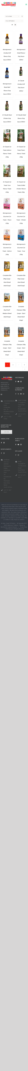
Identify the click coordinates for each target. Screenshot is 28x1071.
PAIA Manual (9, 528)
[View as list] (15, 24)
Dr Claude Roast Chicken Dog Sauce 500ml (7, 118)
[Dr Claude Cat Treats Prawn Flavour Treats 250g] (21, 128)
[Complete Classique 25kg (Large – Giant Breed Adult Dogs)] (7, 326)
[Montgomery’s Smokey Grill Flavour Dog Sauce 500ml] (7, 32)
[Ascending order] (22, 16)
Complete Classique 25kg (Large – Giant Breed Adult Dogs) (7, 348)
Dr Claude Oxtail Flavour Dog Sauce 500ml (21, 118)
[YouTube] (18, 381)
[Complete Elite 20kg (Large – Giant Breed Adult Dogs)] (7, 260)
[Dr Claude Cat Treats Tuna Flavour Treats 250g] (7, 163)
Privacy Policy (23, 527)
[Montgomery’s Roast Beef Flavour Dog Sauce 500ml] (7, 66)
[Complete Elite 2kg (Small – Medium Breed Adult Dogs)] (7, 292)
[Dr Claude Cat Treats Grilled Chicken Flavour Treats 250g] (21, 163)
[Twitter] (18, 393)
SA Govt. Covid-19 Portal (8, 523)
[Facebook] (15, 381)
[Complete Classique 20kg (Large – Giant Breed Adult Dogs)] (21, 326)
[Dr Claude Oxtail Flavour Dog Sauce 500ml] (21, 100)
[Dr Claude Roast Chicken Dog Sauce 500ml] (7, 100)
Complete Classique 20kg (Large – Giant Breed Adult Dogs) (21, 348)
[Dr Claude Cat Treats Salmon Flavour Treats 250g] (7, 128)
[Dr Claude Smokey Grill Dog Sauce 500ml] (21, 66)
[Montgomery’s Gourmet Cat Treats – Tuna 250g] (21, 229)
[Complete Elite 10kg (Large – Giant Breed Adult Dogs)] (21, 260)
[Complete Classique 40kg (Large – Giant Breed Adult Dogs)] (21, 292)
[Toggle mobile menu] (26, 4)
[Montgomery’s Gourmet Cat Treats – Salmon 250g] (7, 229)
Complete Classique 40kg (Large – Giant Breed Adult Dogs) (21, 313)
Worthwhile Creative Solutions (9, 527)
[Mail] (1, 394)
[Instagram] (21, 381)
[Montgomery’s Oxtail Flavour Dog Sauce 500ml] (21, 32)
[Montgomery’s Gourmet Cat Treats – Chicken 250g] (21, 198)
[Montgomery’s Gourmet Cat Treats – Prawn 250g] (7, 198)
